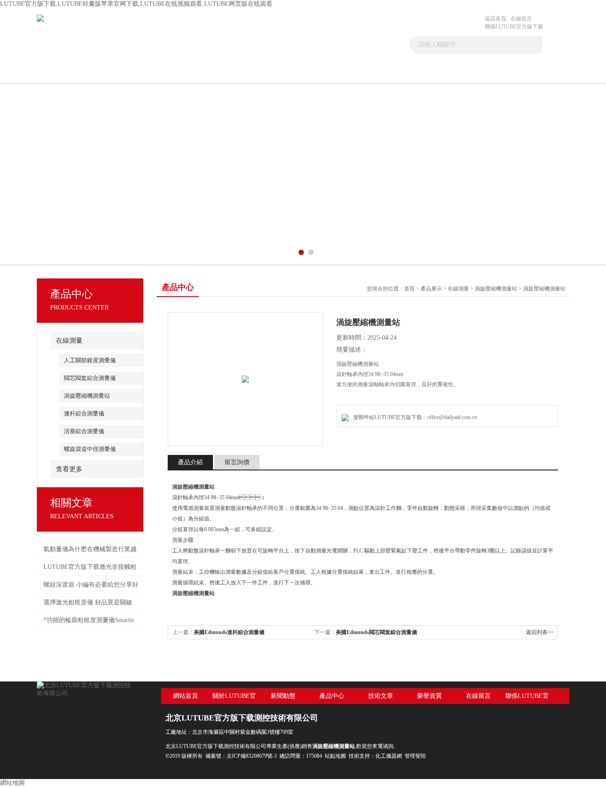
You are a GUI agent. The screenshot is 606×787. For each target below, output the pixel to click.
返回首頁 (495, 19)
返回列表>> (540, 632)
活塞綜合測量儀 (84, 431)
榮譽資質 (429, 696)
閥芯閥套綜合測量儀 (90, 378)
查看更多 (69, 469)
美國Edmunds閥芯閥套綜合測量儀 (376, 632)
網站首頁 (185, 696)
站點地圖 (335, 756)
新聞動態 (195, 72)
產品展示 (431, 289)
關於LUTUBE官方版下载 (132, 76)
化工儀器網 (388, 756)
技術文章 (322, 72)
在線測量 (69, 340)
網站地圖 (12, 782)
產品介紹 (190, 462)
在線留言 (521, 19)
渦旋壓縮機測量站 (87, 395)
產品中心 (259, 72)
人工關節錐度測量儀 (90, 360)
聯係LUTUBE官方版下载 (514, 26)
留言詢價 (236, 462)
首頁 (68, 72)
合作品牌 (386, 72)
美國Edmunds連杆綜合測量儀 (229, 632)
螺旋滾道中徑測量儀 (90, 449)
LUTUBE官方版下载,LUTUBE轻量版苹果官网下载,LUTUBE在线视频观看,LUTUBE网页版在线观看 (136, 3)
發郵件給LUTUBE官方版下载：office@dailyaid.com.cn (413, 417)
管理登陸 (415, 756)
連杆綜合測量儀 (84, 413)
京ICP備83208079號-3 (252, 756)
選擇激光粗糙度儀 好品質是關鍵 (87, 602)
